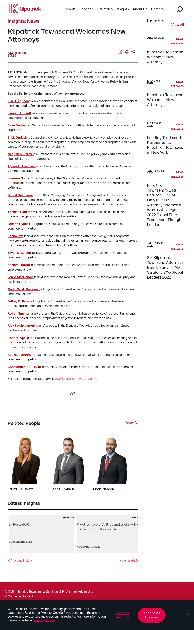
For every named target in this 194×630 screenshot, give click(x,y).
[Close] (188, 614)
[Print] (127, 52)
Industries (105, 9)
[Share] (133, 52)
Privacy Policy (44, 620)
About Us (140, 9)
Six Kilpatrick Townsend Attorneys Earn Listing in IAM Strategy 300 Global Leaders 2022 (165, 267)
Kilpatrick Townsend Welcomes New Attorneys (165, 57)
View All (177, 25)
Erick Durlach (103, 489)
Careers (157, 9)
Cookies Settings (122, 615)
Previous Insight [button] (21, 560)
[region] (97, 615)
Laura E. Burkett (20, 489)
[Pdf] (120, 52)
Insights (122, 9)
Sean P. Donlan (62, 489)
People (70, 9)
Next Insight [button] (129, 560)
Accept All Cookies (151, 615)
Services (86, 9)
